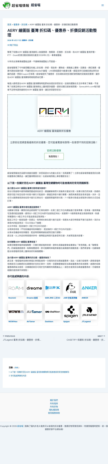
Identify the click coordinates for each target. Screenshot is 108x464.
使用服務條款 (54, 413)
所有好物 (54, 407)
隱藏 (16, 368)
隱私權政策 (54, 410)
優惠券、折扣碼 (27, 40)
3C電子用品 (12, 45)
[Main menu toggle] (102, 5)
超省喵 (35, 5)
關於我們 (54, 400)
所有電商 (54, 403)
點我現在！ (54, 156)
